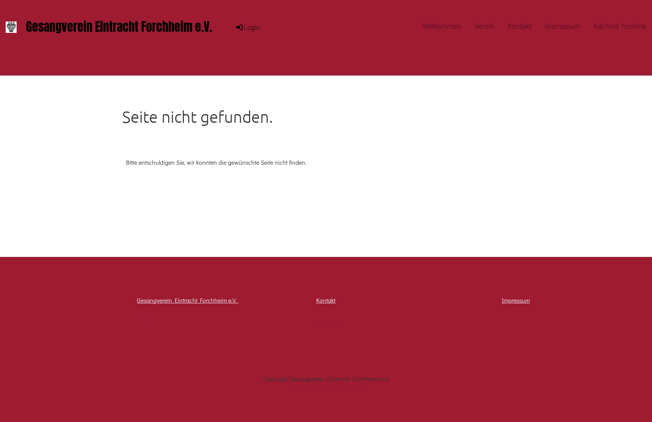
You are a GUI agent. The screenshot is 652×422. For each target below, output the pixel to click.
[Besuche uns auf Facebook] (128, 321)
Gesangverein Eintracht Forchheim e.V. (119, 27)
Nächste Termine (620, 26)
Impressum (562, 26)
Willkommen (442, 26)
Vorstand (326, 325)
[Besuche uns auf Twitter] (143, 321)
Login (252, 27)
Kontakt (520, 26)
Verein (484, 26)
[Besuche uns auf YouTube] (158, 321)
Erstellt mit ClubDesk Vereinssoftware (326, 388)
